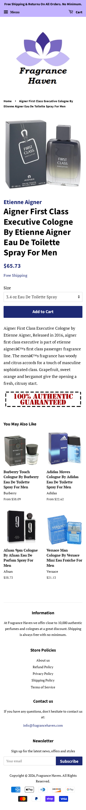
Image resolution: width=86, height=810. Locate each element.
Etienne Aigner (23, 202)
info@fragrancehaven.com (43, 725)
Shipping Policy (43, 680)
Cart (78, 12)
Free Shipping (15, 275)
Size (7, 288)
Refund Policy (43, 667)
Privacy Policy (43, 673)
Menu (14, 12)
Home (8, 101)
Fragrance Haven (48, 775)
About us (43, 660)
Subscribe (69, 761)
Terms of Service (43, 687)
